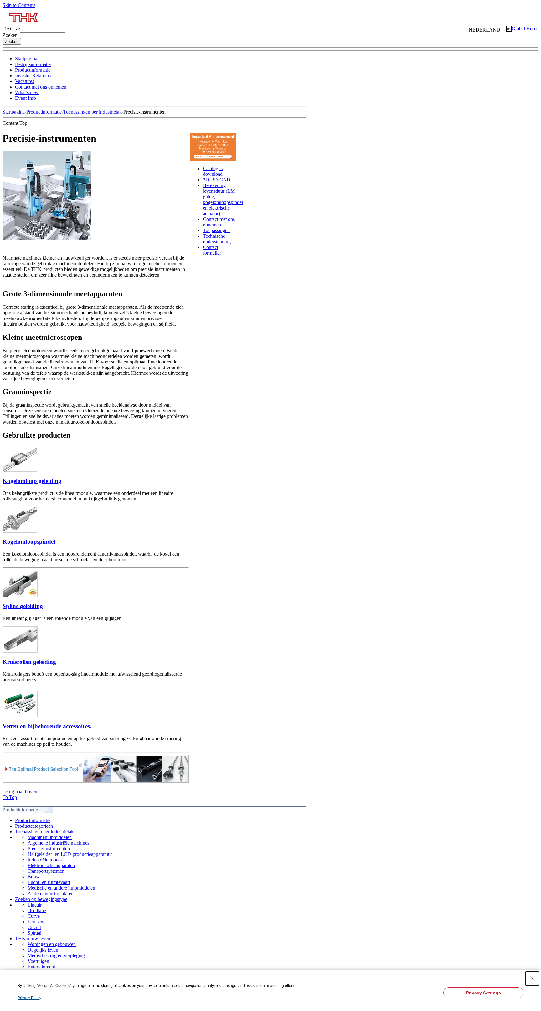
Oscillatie (37, 910)
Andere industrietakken (51, 893)
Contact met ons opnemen (40, 86)
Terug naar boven (20, 791)
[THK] (24, 24)
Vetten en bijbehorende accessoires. (47, 726)
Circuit (34, 927)
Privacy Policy (29, 998)
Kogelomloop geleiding (32, 481)
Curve (34, 916)
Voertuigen (38, 961)
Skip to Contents (19, 5)
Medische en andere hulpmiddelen (61, 888)
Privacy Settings (483, 992)
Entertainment (41, 966)
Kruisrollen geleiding (29, 661)
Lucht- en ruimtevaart (49, 882)
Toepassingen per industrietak (92, 111)
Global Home (525, 28)
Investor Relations (33, 75)
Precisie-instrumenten (49, 848)
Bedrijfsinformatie (33, 64)
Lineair (35, 904)
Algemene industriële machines (58, 843)
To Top (10, 797)
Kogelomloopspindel (29, 541)
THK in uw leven (32, 938)
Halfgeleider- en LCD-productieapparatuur (70, 854)
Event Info (25, 98)
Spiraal (34, 933)
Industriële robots (45, 859)
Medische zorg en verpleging (56, 955)
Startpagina (26, 58)
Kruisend (37, 921)
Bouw (34, 876)
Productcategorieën (34, 826)
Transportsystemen (46, 871)
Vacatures (24, 81)
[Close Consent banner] (532, 978)
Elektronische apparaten (51, 865)
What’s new (27, 92)
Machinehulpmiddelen (50, 837)
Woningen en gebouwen (52, 944)
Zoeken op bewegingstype (41, 899)
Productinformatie (32, 70)
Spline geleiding (23, 606)
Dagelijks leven (43, 950)
